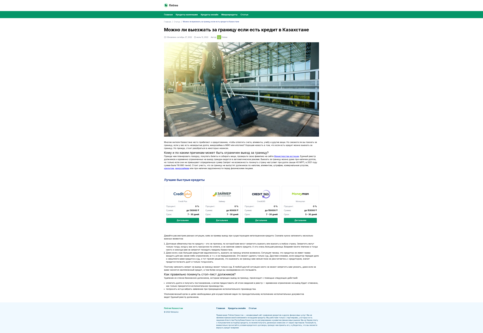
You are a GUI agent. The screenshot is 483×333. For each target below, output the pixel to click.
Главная (168, 14)
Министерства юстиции (286, 156)
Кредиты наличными (187, 14)
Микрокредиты (229, 14)
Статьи (244, 14)
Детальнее (183, 220)
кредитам (169, 168)
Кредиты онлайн (209, 14)
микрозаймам (182, 168)
